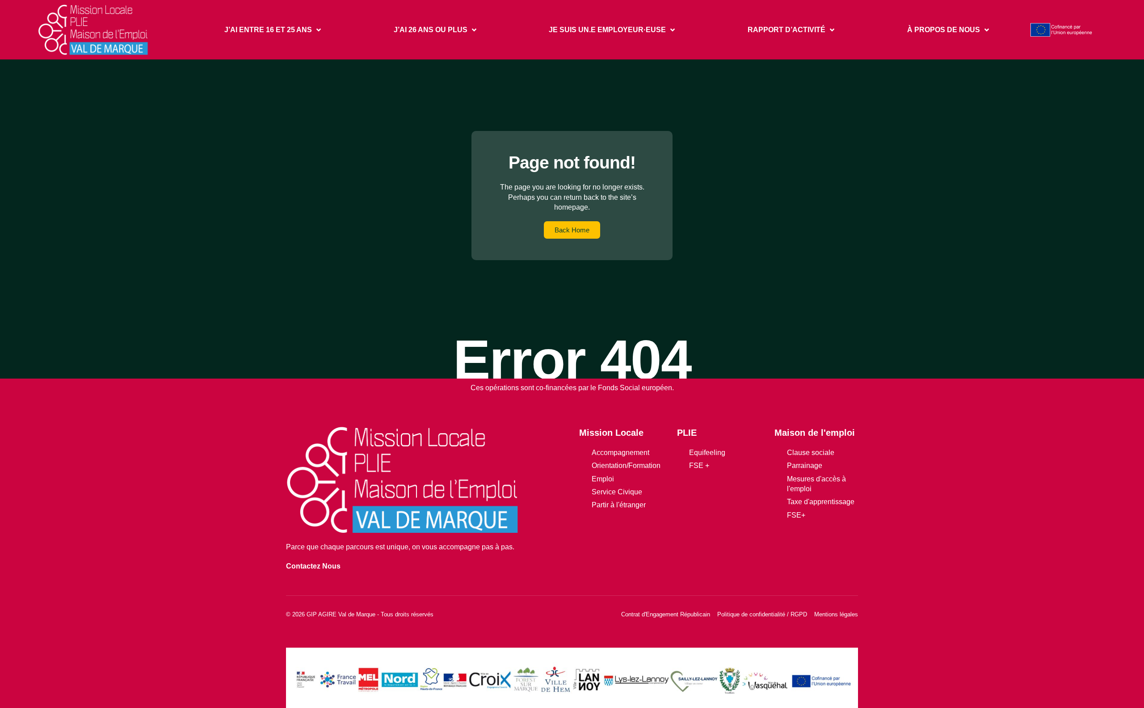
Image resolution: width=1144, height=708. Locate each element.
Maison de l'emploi (814, 433)
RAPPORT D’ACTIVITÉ (786, 30)
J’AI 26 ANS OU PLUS (430, 30)
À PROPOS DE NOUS (943, 30)
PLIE (687, 433)
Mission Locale (611, 433)
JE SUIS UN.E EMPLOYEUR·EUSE (607, 30)
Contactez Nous (313, 566)
